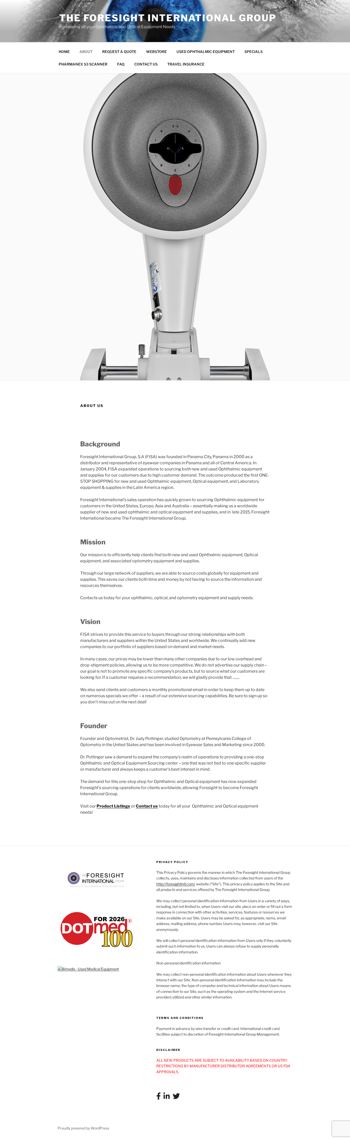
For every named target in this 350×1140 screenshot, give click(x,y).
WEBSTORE (156, 51)
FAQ (121, 64)
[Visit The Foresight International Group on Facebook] (158, 1097)
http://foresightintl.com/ (175, 884)
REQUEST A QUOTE (119, 51)
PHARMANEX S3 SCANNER (83, 64)
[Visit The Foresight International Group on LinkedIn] (166, 1097)
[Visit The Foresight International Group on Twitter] (176, 1097)
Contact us (147, 806)
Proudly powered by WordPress (83, 1128)
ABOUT (85, 51)
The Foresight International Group (167, 18)
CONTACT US (146, 64)
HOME (64, 51)
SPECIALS (253, 51)
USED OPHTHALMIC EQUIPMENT (206, 51)
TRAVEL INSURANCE (185, 64)
